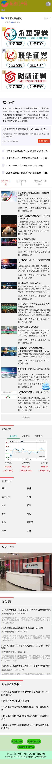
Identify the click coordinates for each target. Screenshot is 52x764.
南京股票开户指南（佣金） (30, 283)
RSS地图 (31, 753)
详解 (4, 530)
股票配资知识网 (32, 756)
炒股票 (30, 522)
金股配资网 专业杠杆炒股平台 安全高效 (24, 165)
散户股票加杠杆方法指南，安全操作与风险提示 (34, 193)
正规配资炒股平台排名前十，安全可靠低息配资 (34, 217)
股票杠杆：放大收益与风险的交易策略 (34, 370)
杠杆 (4, 505)
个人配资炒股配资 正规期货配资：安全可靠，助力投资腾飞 (26, 609)
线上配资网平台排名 (27, 239)
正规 (29, 530)
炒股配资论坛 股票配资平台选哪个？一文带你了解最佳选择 (26, 666)
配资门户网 (17, 741)
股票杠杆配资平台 (26, 747)
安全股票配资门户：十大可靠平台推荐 (34, 261)
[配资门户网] (14, 3)
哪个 (4, 488)
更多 (46, 18)
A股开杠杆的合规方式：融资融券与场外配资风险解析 (33, 305)
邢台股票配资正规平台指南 (16, 700)
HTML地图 (40, 753)
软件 (29, 488)
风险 (4, 522)
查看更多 (26, 417)
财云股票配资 (44, 141)
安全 (4, 513)
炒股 (29, 513)
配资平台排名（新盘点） (29, 327)
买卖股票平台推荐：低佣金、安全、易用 (34, 393)
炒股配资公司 (34, 741)
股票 (29, 505)
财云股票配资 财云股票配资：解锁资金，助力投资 (26, 129)
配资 (29, 496)
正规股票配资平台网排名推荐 (31, 347)
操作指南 (6, 496)
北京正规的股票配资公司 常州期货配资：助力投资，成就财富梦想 (26, 646)
